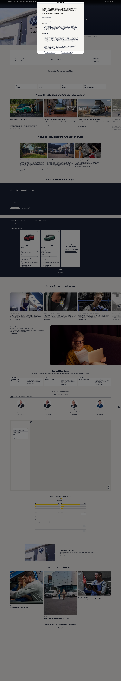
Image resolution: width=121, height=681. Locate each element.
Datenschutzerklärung (58, 11)
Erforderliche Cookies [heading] (47, 17)
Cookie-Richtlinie (48, 11)
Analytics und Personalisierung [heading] (49, 23)
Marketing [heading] (46, 33)
